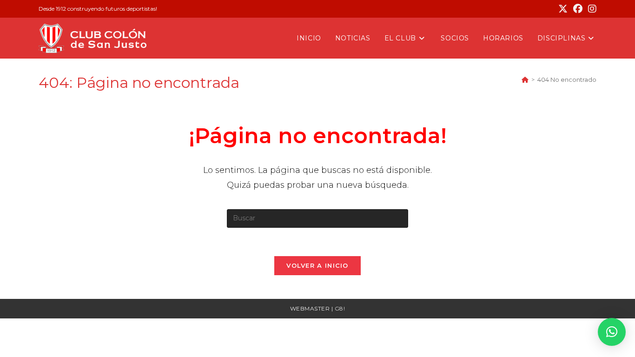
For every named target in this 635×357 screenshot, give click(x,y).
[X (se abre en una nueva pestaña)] (563, 8)
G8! (340, 308)
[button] (612, 332)
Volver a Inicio (317, 265)
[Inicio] (525, 79)
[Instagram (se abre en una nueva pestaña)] (590, 8)
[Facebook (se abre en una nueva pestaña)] (577, 8)
